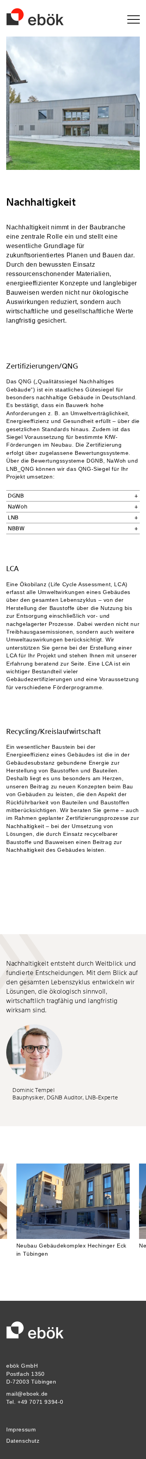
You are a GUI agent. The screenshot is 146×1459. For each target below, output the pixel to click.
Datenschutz (23, 1441)
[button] (131, 1213)
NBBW (16, 528)
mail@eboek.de (27, 1394)
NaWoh (18, 506)
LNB (13, 517)
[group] (73, 1213)
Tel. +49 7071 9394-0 (34, 1402)
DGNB (16, 496)
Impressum (21, 1430)
